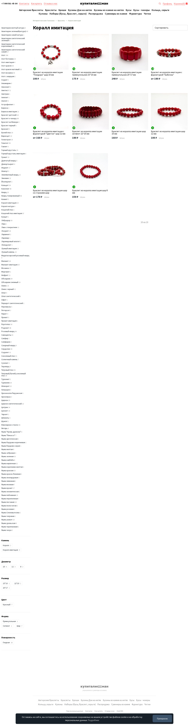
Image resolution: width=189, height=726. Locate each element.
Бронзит (5, 129)
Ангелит (4, 97)
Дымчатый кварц (8, 160)
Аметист (5, 90)
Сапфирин (5, 342)
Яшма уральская (8, 523)
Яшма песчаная (7, 502)
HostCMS (120, 711)
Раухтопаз (5, 324)
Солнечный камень (9, 359)
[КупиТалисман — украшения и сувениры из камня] (94, 4)
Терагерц (5, 366)
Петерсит (5, 310)
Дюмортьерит (7, 164)
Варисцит (5, 136)
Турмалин (5, 382)
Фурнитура (135, 13)
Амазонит (5, 87)
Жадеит (4, 167)
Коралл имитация (8, 203)
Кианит (4, 199)
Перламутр (6, 306)
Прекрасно (162, 718)
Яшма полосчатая (8, 505)
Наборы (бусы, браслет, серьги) (68, 13)
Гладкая (7, 642)
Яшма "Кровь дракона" (11, 432)
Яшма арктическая (9, 439)
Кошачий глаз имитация (11, 213)
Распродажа (96, 13)
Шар (19, 626)
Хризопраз (6, 397)
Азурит (4, 80)
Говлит (4, 146)
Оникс (4, 285)
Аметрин (5, 94)
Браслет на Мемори (9, 122)
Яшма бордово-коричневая (13, 442)
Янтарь (4, 428)
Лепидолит (6, 245)
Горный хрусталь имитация (13, 153)
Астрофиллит (7, 104)
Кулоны (43, 13)
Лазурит (5, 231)
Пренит (4, 317)
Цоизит (4, 410)
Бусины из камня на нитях (109, 10)
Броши (62, 10)
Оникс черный (7, 289)
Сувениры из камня (116, 13)
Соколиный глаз (8, 356)
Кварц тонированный (10, 196)
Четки (147, 13)
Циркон (4, 400)
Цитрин (4, 407)
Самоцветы (6, 335)
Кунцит (4, 217)
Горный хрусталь (8, 150)
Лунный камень (7, 252)
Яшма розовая (7, 509)
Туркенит (5, 379)
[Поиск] (160, 3)
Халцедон (5, 389)
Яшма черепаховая (9, 526)
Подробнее (93, 720)
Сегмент (7, 626)
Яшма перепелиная (9, 498)
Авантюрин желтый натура (12, 28)
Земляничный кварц (10, 174)
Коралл (7, 545)
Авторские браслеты (31, 10)
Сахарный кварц (8, 345)
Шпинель (5, 418)
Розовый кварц (8, 331)
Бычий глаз (6, 132)
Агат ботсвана (7, 59)
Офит (3, 300)
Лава (3, 224)
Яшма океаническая (10, 491)
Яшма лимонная (8, 481)
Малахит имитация (9, 264)
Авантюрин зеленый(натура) (13, 31)
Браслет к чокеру (9, 118)
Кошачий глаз (7, 209)
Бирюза (4, 108)
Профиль (167, 3)
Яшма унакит (6, 519)
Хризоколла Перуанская (11, 393)
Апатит (4, 101)
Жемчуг (4, 171)
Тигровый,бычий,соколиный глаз (13, 374)
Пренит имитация (9, 321)
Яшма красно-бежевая (11, 474)
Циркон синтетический (11, 403)
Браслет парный (8, 125)
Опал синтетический (10, 296)
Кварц (4, 192)
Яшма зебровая (8, 453)
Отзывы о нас (50, 3)
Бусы (128, 10)
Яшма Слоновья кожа (10, 512)
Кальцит (5, 185)
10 (5, 566)
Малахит (5, 261)
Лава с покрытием (9, 227)
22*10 (17, 583)
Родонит (5, 328)
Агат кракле (6, 65)
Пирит (4, 314)
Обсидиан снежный (9, 282)
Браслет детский (8, 115)
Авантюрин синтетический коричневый (13, 45)
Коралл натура (7, 206)
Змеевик (5, 178)
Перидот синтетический (12, 303)
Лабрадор (5, 220)
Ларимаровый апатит (10, 241)
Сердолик (5, 349)
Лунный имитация (9, 248)
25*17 (6, 588)
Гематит (4, 143)
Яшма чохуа (6, 530)
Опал (3, 292)
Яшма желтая (7, 449)
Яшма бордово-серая (10, 446)
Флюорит (5, 386)
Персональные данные (74, 711)
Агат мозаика (7, 73)
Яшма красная (7, 470)
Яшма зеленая (7, 456)
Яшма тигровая (7, 516)
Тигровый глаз (7, 370)
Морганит (5, 271)
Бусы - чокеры (141, 10)
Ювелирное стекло (9, 425)
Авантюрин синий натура (12, 35)
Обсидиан (5, 278)
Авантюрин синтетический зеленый (13, 39)
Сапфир (4, 338)
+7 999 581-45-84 (9, 3)
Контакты (24, 3)
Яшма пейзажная (8, 495)
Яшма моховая (7, 484)
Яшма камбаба (7, 460)
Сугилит (4, 363)
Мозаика (5, 268)
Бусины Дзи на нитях (80, 10)
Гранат (4, 157)
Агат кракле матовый (10, 69)
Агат (3, 55)
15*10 (6, 583)
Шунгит (4, 421)
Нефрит (4, 275)
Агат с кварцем (7, 76)
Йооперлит (6, 181)
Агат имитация (7, 62)
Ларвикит (5, 234)
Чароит (4, 414)
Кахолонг (5, 188)
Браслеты (51, 10)
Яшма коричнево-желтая (12, 467)
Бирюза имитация (9, 111)
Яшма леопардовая (9, 477)
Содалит (5, 352)
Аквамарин (6, 83)
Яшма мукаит (7, 488)
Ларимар (5, 238)
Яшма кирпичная (8, 463)
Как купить (36, 3)
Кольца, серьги (160, 10)
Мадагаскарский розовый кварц (15, 255)
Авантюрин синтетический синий (13, 50)
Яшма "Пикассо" (8, 435)
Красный (7, 604)
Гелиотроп (6, 139)
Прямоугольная (10, 621)
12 (13, 566)
